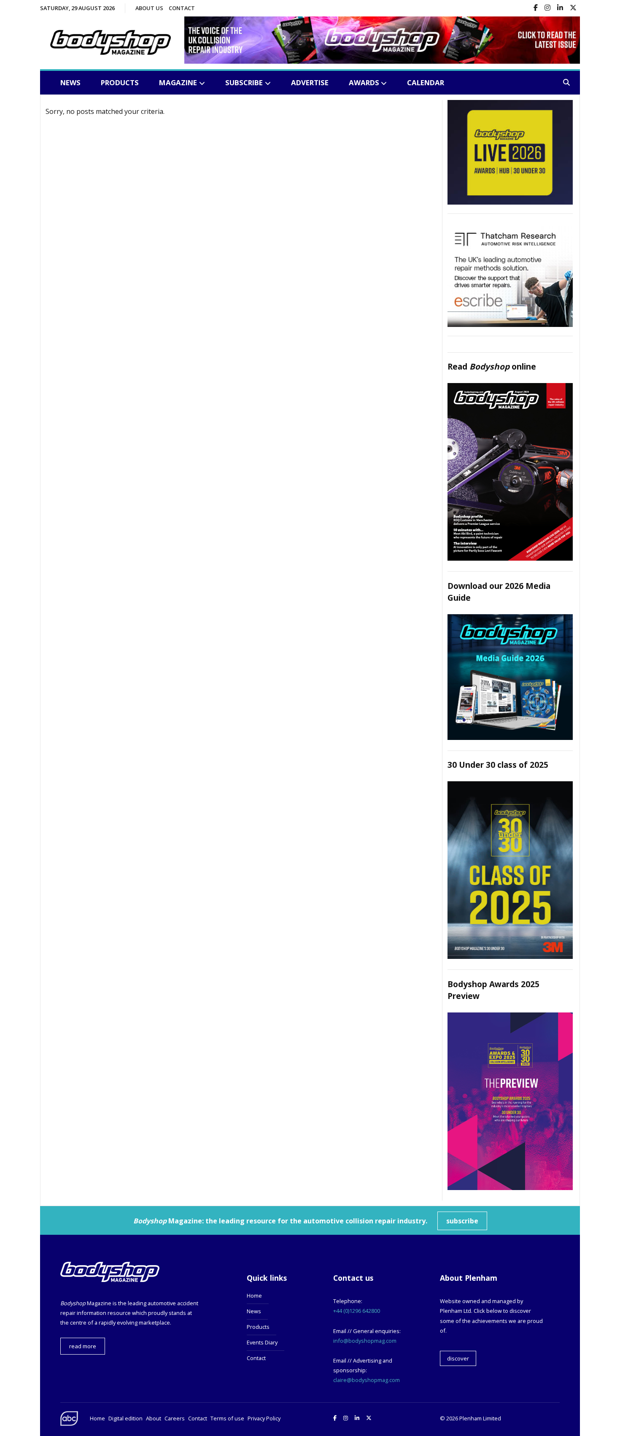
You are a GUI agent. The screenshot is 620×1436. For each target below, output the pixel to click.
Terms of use (227, 1418)
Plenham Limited (480, 1418)
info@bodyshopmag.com (364, 1340)
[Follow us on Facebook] (535, 8)
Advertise (310, 82)
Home (254, 1295)
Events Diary (262, 1342)
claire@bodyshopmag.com (366, 1380)
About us (149, 8)
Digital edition (125, 1418)
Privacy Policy (264, 1418)
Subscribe (244, 82)
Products (120, 82)
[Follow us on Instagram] (547, 8)
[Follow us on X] (573, 8)
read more (82, 1346)
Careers (174, 1418)
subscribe (462, 1220)
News (70, 82)
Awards (364, 82)
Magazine (178, 82)
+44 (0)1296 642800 (356, 1311)
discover (458, 1358)
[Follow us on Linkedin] (560, 8)
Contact (182, 8)
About (153, 1418)
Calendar (425, 82)
